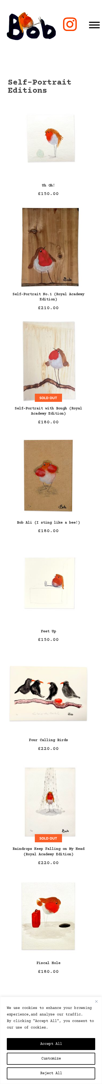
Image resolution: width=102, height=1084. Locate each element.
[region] (51, 1040)
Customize (51, 1059)
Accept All (51, 1044)
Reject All (51, 1073)
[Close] (96, 1001)
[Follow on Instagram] (70, 24)
